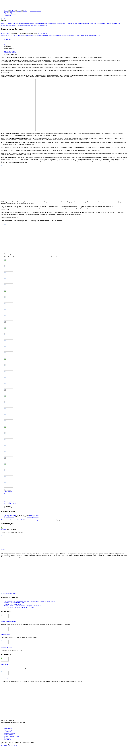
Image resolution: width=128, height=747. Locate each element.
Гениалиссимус (4, 677)
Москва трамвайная (10, 515)
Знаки (51, 23)
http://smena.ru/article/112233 (9, 745)
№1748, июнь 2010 (43, 33)
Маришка (3, 529)
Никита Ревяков (34, 515)
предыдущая (8, 491)
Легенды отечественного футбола (110, 23)
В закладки (7, 46)
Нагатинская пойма (82, 35)
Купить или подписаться (92, 23)
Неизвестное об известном (16, 25)
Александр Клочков (32, 517)
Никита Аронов (5, 33)
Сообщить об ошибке (10, 54)
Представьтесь (5, 520)
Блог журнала (8, 728)
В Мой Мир (7, 39)
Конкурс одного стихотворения (66, 23)
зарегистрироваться (35, 11)
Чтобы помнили (42, 25)
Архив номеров (8, 12)
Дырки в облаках (5, 634)
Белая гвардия (4, 664)
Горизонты (27, 23)
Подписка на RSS (9, 733)
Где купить (7, 739)
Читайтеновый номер (5, 550)
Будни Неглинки (9, 517)
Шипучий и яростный (6, 647)
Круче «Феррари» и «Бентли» (8, 621)
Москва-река (64, 35)
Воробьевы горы (43, 35)
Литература (4, 25)
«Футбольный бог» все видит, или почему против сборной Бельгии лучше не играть (29, 601)
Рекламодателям (9, 734)
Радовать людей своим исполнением (15, 602)
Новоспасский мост (94, 35)
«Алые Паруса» (5, 35)
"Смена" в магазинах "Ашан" (13, 604)
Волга (36, 35)
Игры (55, 23)
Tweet (6, 45)
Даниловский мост (54, 35)
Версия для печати (9, 51)
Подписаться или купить (11, 736)
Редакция (7, 738)
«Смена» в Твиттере (10, 14)
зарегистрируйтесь (36, 520)
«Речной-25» (14, 35)
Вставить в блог (9, 48)
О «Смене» (7, 731)
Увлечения (34, 25)
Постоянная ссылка (10, 52)
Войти (6, 11)
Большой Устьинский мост (26, 35)
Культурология (80, 23)
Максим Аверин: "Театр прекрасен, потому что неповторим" (22, 605)
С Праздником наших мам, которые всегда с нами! (19, 607)
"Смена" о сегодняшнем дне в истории (12, 23)
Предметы (27, 25)
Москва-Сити (72, 35)
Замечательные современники (40, 23)
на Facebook (7, 15)
